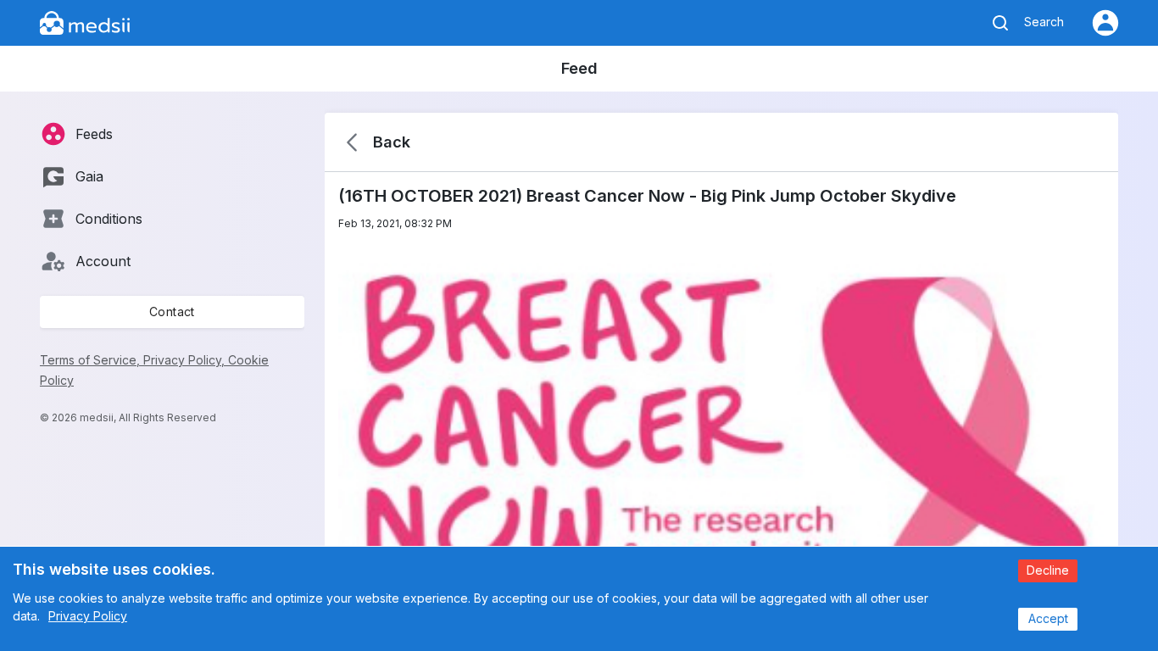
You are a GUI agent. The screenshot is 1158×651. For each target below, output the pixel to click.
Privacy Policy (87, 616)
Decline (1048, 570)
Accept (1048, 618)
